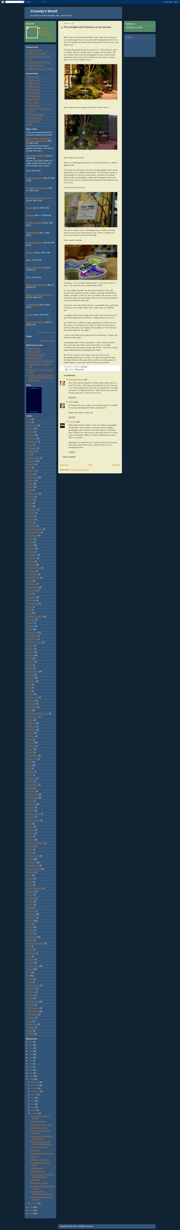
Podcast (31, 807)
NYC (30, 765)
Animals (31, 435)
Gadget (31, 623)
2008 (31, 1207)
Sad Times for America (35, 322)
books (30, 487)
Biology (31, 480)
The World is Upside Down (37, 188)
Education (32, 600)
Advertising (32, 425)
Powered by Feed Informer (46, 332)
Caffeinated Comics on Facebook (41, 69)
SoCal (30, 885)
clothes (31, 539)
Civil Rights (32, 536)
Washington (32, 1015)
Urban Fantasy (34, 985)
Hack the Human (34, 642)
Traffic (30, 963)
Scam (30, 853)
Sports (30, 901)
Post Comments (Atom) (79, 470)
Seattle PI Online (34, 358)
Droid (30, 594)
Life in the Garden (35, 118)
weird (30, 1021)
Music (30, 749)
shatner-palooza (34, 869)
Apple (30, 445)
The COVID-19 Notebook (36, 156)
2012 (31, 1070)
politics (31, 811)
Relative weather (36, 1168)
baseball (31, 464)
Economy (32, 597)
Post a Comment (69, 457)
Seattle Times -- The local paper (40, 361)
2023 (31, 1042)
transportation (33, 966)
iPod (30, 684)
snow (30, 882)
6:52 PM (72, 417)
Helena (31, 646)
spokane (31, 898)
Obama (31, 772)
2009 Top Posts (34, 83)
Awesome (32, 461)
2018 (31, 1058)
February (34, 1113)
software (31, 892)
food (30, 613)
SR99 (30, 908)
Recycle (31, 830)
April (33, 1107)
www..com (34, 388)
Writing (31, 1034)
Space (30, 895)
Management (33, 717)
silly (29, 875)
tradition (31, 960)
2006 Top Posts (34, 93)
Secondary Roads (76, 380)
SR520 (30, 905)
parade (30, 788)
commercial (32, 555)
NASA (30, 752)
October (34, 1088)
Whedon (31, 1028)
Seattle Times (33, 866)
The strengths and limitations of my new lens (87, 27)
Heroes (31, 649)
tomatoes (31, 953)
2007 (31, 1210)
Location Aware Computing (38, 714)
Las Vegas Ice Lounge (38, 1128)
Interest (31, 675)
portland (31, 817)
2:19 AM (72, 452)
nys (29, 769)
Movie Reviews (34, 121)
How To (31, 662)
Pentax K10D (33, 794)
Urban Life (32, 989)
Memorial (31, 726)
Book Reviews (33, 99)
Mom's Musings (34, 348)
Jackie (71, 402)
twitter (30, 979)
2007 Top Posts (34, 90)
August (34, 1095)
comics (31, 552)
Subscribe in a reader (134, 27)
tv (29, 976)
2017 (31, 1061)
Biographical (33, 477)
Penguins (31, 791)
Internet (31, 678)
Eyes (30, 607)
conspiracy (32, 558)
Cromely (44, 28)
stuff (30, 924)
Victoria (31, 995)
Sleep (30, 124)
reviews (31, 840)
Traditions (30, 215)
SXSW (30, 934)
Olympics (32, 778)
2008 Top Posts (34, 86)
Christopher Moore (35, 529)
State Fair (32, 917)
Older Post (116, 465)
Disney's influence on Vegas (41, 1125)
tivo (29, 947)
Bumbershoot (33, 493)
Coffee (30, 545)
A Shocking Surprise (34, 243)
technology (32, 937)
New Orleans (33, 756)
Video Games (33, 1002)
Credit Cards (33, 574)
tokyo (30, 950)
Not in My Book (34, 352)
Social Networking (35, 888)
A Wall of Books (34, 106)
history (30, 652)
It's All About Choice (34, 178)
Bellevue (31, 471)
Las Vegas (32, 707)
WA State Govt (34, 1008)
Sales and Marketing (36, 843)
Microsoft (31, 730)
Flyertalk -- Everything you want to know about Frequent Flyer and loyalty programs (41, 378)
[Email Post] (66, 369)
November (35, 1085)
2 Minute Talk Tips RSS (37, 54)
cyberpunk (32, 584)
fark (29, 610)
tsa (29, 972)
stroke (30, 921)
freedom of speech (35, 616)
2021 (31, 1048)
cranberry (31, 571)
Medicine (31, 723)
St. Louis (31, 911)
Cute (30, 581)
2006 (31, 1214)
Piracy (30, 801)
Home (90, 465)
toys (30, 956)
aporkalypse (33, 442)
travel (30, 969)
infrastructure (33, 671)
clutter (30, 542)
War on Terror (33, 1011)
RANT (30, 827)
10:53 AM (72, 397)
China (30, 523)
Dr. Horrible (32, 591)
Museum (31, 746)
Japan (30, 694)
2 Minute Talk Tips (35, 50)
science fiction (33, 856)
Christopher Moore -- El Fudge (41, 1154)
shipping (31, 872)
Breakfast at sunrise (38, 1171)
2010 (31, 1076)
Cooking (29, 315)
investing (31, 681)
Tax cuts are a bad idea (39, 1183)
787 (29, 422)
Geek (30, 629)
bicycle (31, 474)
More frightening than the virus (39, 198)
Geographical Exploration (36, 285)
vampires (31, 992)
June (33, 1101)
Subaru (31, 930)
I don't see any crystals (39, 1147)
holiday (31, 655)
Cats (30, 506)
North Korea (32, 759)
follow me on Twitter (46, 341)
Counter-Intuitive (34, 568)
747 (29, 419)
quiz (29, 824)
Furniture (31, 620)
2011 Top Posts (34, 77)
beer (30, 468)
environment (33, 603)
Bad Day (29, 208)
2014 (31, 1064)
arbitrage (31, 451)
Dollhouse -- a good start (39, 1160)
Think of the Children (36, 943)
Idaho (30, 665)
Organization (33, 785)
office (30, 775)
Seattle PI (32, 862)
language (31, 704)
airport (30, 432)
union (30, 982)
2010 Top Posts (34, 80)
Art (29, 455)
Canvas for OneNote (38, 1121)
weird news (32, 1024)
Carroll (30, 500)
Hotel (30, 659)
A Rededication (32, 305)
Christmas (32, 526)
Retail (30, 837)
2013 (31, 1067)
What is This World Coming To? (39, 295)
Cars (30, 503)
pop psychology (34, 814)
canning (31, 497)
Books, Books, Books (35, 268)
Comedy (31, 548)
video (30, 998)
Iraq (29, 691)
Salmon (31, 846)
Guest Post (32, 639)
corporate (31, 565)
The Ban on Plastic (34, 223)
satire (30, 849)
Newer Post (64, 465)
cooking (31, 561)
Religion (31, 833)
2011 (31, 1073)
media (30, 720)
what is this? (34, 411)
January (34, 1203)
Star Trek (31, 914)
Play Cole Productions (36, 355)
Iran (29, 688)
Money (30, 733)
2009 (31, 1079)
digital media (33, 587)
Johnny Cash (33, 697)
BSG (30, 490)
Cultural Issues (34, 578)
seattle (30, 859)
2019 (31, 1054)
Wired (30, 1031)
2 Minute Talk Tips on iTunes (39, 62)
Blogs (30, 484)
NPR (30, 762)
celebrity (31, 513)
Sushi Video (35, 1150)
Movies (31, 743)
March (33, 1110)
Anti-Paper (32, 438)
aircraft (31, 429)
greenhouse (32, 636)
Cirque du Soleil (34, 532)
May (33, 1104)
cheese (31, 516)
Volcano (31, 1005)
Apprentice (32, 448)
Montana (31, 736)
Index (30, 668)
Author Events (33, 458)
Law (29, 710)
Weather (31, 1018)
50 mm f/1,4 (35, 1157)
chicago (31, 519)
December (35, 1082)
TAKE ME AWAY (32, 233)
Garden (31, 626)
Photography (33, 798)
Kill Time (31, 701)
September (35, 1091)
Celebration (32, 510)
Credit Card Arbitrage (36, 115)
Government (33, 633)
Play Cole (32, 804)
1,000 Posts (35, 1180)
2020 (31, 1051)
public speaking (34, 820)
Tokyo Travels (33, 103)
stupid (30, 927)
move (30, 739)
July (33, 1098)
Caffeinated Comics (35, 66)
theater (31, 940)
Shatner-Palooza (34, 96)
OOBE (30, 782)
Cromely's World (43, 11)
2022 (31, 1045)
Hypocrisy (30, 253)
